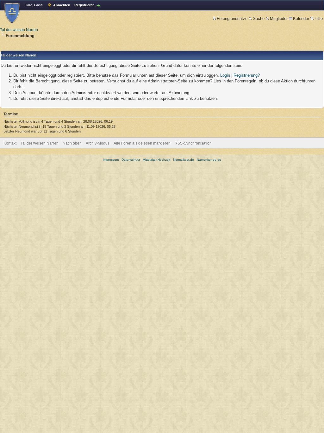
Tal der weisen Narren (19, 30)
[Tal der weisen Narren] (12, 13)
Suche (259, 18)
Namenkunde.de (209, 159)
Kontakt (9, 143)
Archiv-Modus (97, 143)
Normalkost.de (183, 159)
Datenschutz (131, 159)
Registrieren (84, 5)
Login (225, 75)
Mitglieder (279, 18)
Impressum (111, 159)
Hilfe (319, 18)
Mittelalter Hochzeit (156, 159)
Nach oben (72, 143)
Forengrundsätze (232, 18)
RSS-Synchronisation (193, 143)
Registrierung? (247, 75)
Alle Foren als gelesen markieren (142, 143)
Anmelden (61, 5)
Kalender (301, 18)
